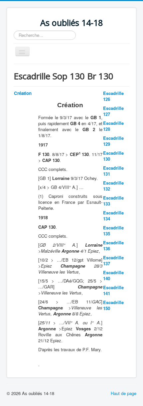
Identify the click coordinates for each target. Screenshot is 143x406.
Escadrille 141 (113, 290)
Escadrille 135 (113, 230)
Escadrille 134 (113, 215)
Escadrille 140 (113, 275)
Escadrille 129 (113, 141)
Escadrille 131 (113, 171)
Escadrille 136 (113, 245)
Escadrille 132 (113, 186)
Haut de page (123, 393)
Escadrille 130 (113, 156)
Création (23, 93)
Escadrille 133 (113, 201)
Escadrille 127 (113, 111)
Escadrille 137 (113, 260)
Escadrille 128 (113, 126)
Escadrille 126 (113, 96)
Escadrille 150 (113, 305)
